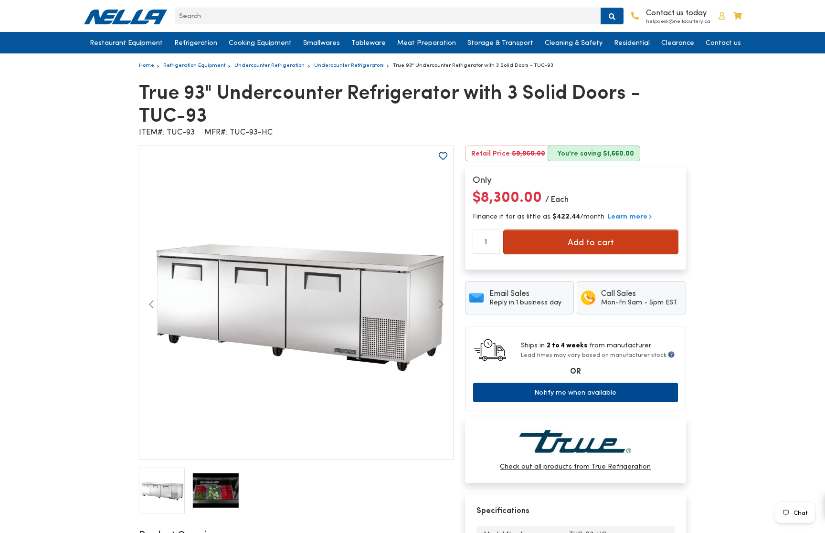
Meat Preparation (426, 42)
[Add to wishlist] (443, 156)
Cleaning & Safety (574, 42)
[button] (722, 16)
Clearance (677, 42)
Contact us (723, 42)
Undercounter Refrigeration (269, 65)
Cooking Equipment (260, 42)
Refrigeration (195, 42)
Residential (632, 42)
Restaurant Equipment (126, 42)
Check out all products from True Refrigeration (575, 466)
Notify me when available (575, 392)
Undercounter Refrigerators (349, 65)
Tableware (368, 42)
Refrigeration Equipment (194, 65)
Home (146, 65)
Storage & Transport (500, 42)
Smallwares (321, 42)
